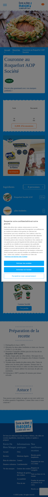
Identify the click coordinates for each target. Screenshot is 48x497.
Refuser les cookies (24, 263)
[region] (24, 248)
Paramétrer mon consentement (24, 276)
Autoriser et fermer (24, 270)
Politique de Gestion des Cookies (16, 256)
